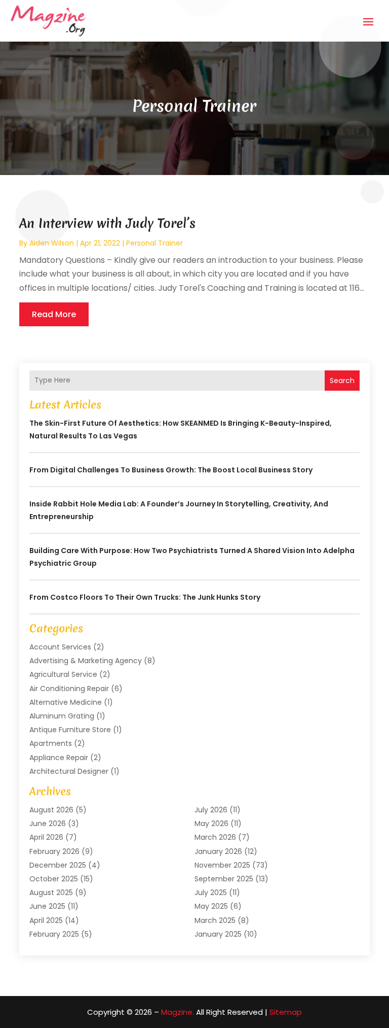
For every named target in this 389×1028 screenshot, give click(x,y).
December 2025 (57, 865)
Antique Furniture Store (70, 730)
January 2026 (218, 851)
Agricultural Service (63, 674)
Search (342, 380)
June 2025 (47, 906)
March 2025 (215, 920)
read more (54, 314)
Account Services (60, 647)
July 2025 (210, 892)
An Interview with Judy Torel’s (107, 223)
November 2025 (222, 865)
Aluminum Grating (61, 716)
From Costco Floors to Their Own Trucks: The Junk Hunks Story (144, 597)
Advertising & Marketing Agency (85, 661)
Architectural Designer (68, 771)
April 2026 (46, 837)
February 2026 (54, 851)
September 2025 (223, 879)
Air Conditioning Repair (69, 688)
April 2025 (46, 920)
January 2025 (218, 934)
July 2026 (210, 810)
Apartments (50, 743)
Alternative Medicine (65, 702)
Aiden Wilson (51, 243)
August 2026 (51, 810)
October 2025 (53, 879)
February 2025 (54, 934)
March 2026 (215, 837)
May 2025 (211, 906)
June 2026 (47, 823)
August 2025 (51, 892)
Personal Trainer (154, 243)
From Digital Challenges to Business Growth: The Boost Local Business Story (171, 470)
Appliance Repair (58, 757)
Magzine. (177, 1012)
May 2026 (211, 823)
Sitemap (285, 1012)
